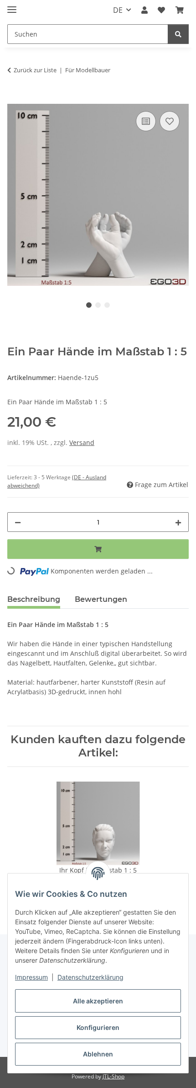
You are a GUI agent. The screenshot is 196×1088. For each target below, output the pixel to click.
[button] (144, 10)
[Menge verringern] (18, 522)
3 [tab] (107, 305)
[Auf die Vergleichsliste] (146, 121)
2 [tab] (98, 305)
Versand (81, 442)
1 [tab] (89, 305)
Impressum (31, 977)
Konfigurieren (98, 1027)
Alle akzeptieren (98, 1001)
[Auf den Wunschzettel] (170, 121)
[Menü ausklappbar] (11, 5)
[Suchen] (178, 34)
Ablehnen (98, 1054)
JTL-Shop (113, 1076)
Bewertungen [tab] (101, 599)
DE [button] (118, 10)
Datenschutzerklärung (90, 977)
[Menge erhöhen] (178, 522)
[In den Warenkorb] (14, 99)
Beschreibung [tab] (33, 599)
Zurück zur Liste (35, 70)
